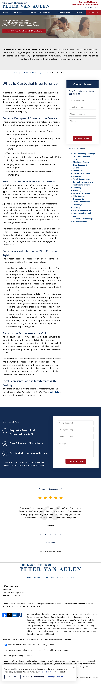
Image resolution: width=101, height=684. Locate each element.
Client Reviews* (51, 489)
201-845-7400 (91, 7)
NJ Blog (79, 12)
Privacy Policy (49, 577)
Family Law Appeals (81, 179)
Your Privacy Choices (17, 645)
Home (5, 12)
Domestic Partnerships (83, 219)
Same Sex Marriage (81, 193)
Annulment (78, 170)
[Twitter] (9, 615)
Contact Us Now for (89, 2)
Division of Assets (81, 162)
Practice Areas (77, 148)
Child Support (79, 196)
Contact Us (93, 12)
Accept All (11, 677)
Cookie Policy (33, 645)
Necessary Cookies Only (33, 677)
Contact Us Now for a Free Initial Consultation (24, 31)
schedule (54, 392)
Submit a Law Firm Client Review (50, 551)
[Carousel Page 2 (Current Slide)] (45, 534)
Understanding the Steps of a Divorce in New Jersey (84, 156)
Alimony (76, 207)
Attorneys (18, 12)
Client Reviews (64, 12)
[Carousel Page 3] (50, 534)
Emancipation (79, 199)
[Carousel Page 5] (60, 534)
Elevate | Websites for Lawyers (82, 677)
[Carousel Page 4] (55, 534)
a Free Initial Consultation (85, 4)
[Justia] (19, 615)
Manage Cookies (49, 645)
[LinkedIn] (14, 615)
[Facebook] (4, 615)
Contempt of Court (81, 173)
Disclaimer (37, 577)
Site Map (60, 577)
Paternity (77, 190)
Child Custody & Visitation (40, 73)
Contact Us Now (82, 84)
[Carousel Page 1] (40, 534)
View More (50, 543)
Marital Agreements (82, 210)
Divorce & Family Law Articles (40, 12)
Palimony (77, 187)
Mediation (77, 176)
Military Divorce (80, 221)
